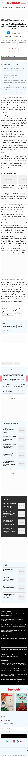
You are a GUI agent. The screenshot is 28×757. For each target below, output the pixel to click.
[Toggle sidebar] (4, 3)
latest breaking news (17, 305)
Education (16, 311)
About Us (4, 748)
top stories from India (9, 309)
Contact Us (10, 748)
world (11, 313)
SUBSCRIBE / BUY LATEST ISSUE (14, 734)
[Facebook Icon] (7, 739)
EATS (23, 7)
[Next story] (27, 378)
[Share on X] (12, 48)
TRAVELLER (17, 7)
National (9, 19)
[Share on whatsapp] (18, 48)
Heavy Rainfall (6, 328)
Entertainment (7, 311)
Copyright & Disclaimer (20, 748)
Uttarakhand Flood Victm (9, 325)
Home (2, 19)
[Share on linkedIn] (15, 48)
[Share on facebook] (9, 48)
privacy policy (17, 730)
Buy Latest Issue (8, 721)
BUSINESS (4, 7)
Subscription (7, 719)
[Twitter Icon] (10, 739)
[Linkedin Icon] (17, 739)
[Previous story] (1, 378)
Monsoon (21, 325)
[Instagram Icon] (14, 739)
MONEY (11, 7)
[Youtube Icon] (21, 739)
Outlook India (6, 307)
